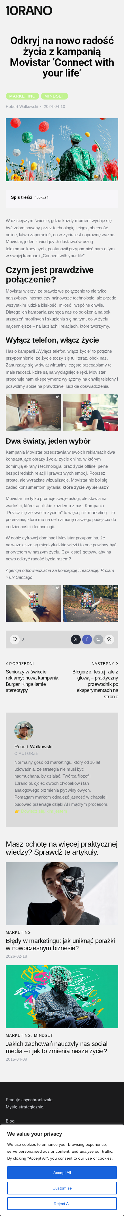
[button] (117, 10)
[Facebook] (87, 639)
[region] (62, 1170)
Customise (62, 1188)
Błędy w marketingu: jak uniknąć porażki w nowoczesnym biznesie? (60, 944)
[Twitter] (76, 639)
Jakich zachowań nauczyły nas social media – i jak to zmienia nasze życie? (56, 1047)
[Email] (98, 639)
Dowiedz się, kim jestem (44, 811)
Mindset (54, 96)
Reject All (62, 1203)
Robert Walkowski (33, 746)
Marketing (22, 96)
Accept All (62, 1172)
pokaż (41, 198)
